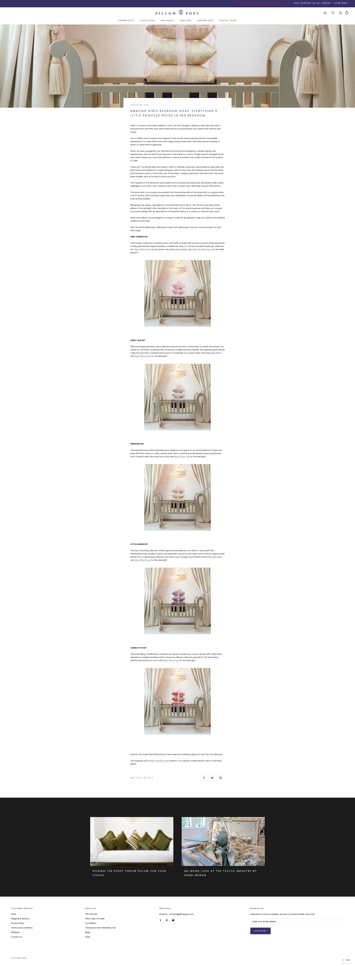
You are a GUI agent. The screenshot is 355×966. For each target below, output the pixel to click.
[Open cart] (346, 12)
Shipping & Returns (20, 918)
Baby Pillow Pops (142, 249)
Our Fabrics (90, 923)
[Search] (340, 12)
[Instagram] (167, 920)
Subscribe (260, 931)
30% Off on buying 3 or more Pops (220, 3)
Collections (147, 20)
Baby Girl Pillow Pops (202, 249)
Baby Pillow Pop (182, 456)
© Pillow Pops (18, 958)
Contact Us (16, 937)
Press (87, 937)
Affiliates (15, 932)
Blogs (87, 932)
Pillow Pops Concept (95, 918)
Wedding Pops (205, 20)
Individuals (167, 20)
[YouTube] (173, 920)
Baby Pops (186, 20)
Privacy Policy (17, 923)
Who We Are (91, 914)
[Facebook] (160, 920)
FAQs (13, 914)
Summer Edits (126, 20)
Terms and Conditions (22, 927)
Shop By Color (227, 20)
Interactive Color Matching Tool (100, 927)
